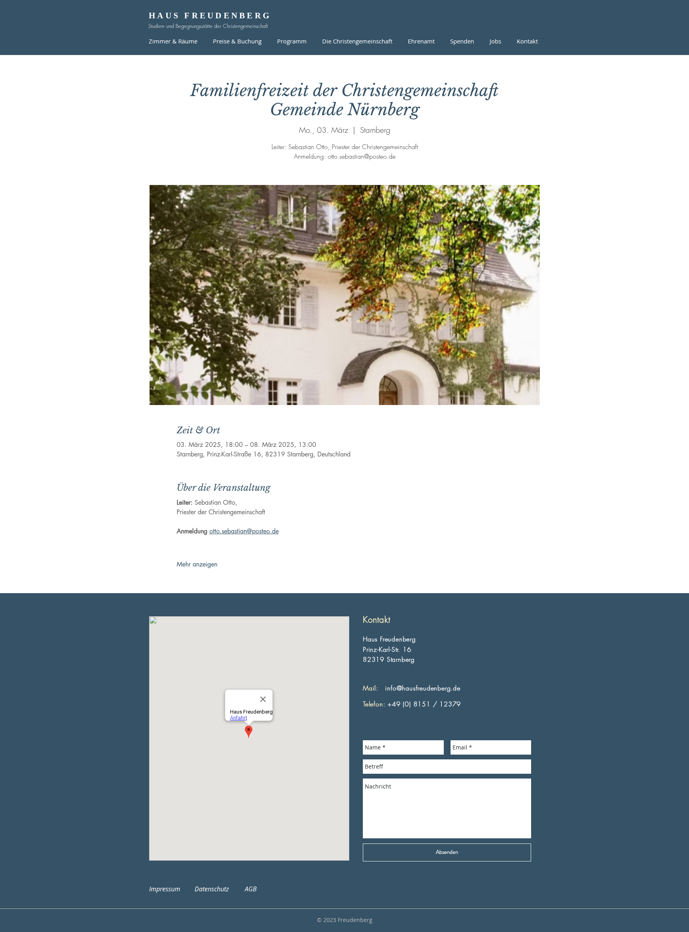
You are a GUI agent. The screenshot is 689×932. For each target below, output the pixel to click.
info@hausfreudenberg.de (422, 688)
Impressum (169, 889)
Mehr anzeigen (197, 564)
